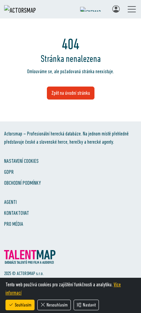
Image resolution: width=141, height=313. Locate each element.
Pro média (13, 224)
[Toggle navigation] (132, 9)
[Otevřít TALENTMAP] (92, 9)
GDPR (9, 172)
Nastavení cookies (21, 161)
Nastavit (89, 305)
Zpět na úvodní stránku (70, 93)
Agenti (10, 202)
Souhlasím (23, 305)
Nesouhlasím (57, 305)
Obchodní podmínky (22, 183)
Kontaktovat (16, 213)
